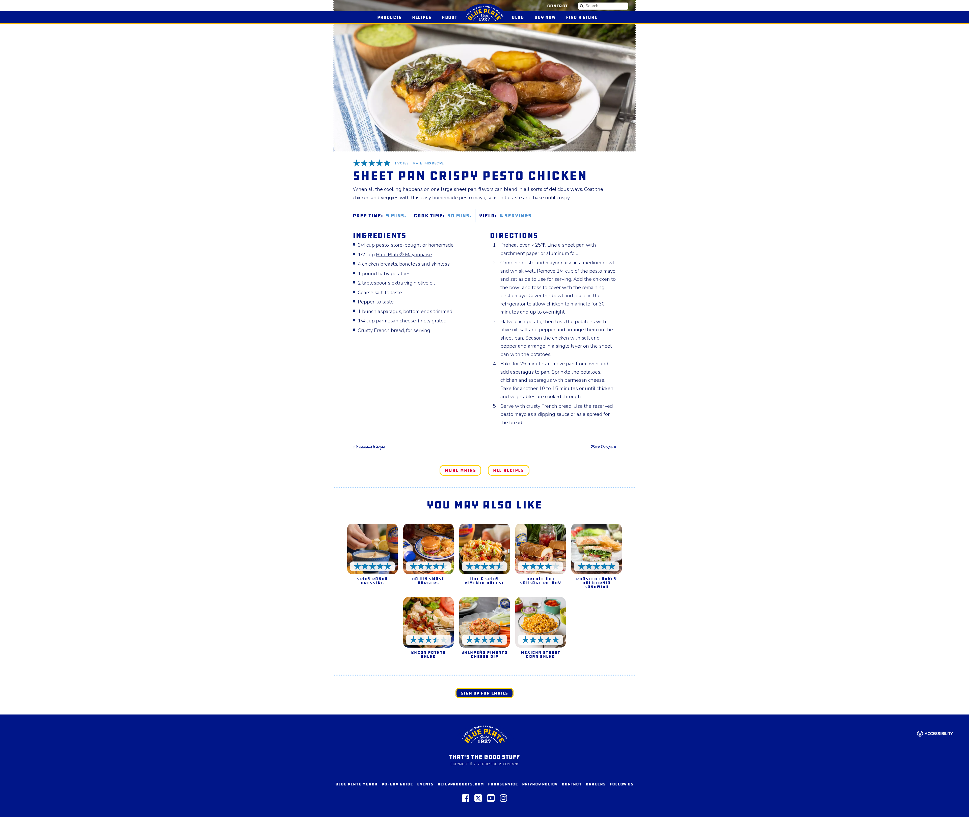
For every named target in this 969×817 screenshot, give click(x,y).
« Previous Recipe (369, 447)
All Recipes (508, 470)
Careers (596, 784)
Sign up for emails (484, 693)
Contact (557, 6)
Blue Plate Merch (356, 784)
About (449, 17)
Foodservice (503, 784)
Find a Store (581, 17)
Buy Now (547, 17)
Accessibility (939, 734)
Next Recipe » (603, 447)
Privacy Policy (540, 784)
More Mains (460, 470)
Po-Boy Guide (397, 784)
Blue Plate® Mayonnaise (404, 254)
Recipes (421, 17)
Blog (518, 17)
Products (389, 17)
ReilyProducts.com (461, 784)
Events (425, 784)
